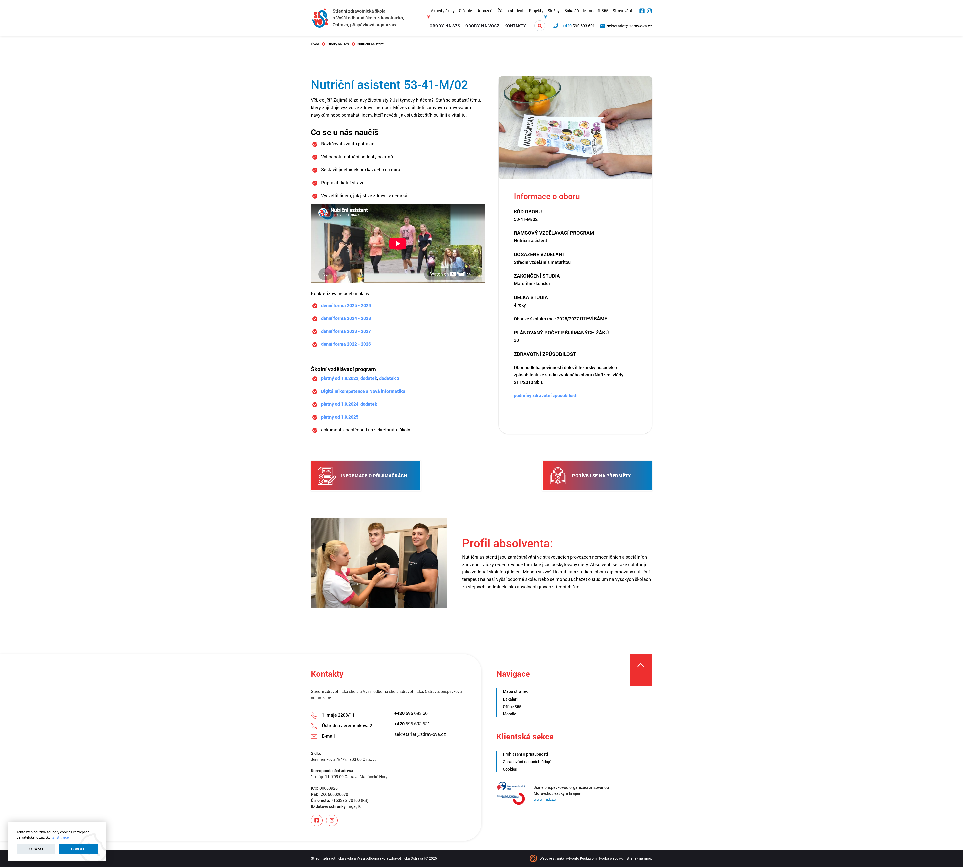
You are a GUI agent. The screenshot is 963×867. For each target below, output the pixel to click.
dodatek (368, 378)
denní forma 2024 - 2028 (346, 318)
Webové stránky (552, 858)
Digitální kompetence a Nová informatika (363, 391)
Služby (554, 10)
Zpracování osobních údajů (527, 761)
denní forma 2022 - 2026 (346, 344)
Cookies (510, 769)
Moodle (509, 713)
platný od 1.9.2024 (339, 404)
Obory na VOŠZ (482, 25)
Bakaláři (571, 10)
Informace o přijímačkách (374, 476)
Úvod (315, 44)
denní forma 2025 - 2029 (346, 305)
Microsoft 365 (595, 10)
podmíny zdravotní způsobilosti (546, 395)
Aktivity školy (443, 10)
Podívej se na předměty (601, 476)
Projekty (536, 10)
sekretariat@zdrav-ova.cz (420, 734)
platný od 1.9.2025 (339, 417)
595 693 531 (412, 724)
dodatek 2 (389, 378)
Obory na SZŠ (445, 25)
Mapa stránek (515, 691)
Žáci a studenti (511, 10)
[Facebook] (642, 11)
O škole (465, 10)
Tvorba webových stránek (618, 858)
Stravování (622, 10)
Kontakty (515, 25)
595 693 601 (412, 713)
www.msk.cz (545, 799)
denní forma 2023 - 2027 (346, 331)
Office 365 (512, 706)
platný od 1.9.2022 (339, 378)
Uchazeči (484, 10)
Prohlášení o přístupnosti (525, 754)
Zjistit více (60, 837)
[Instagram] (649, 11)
